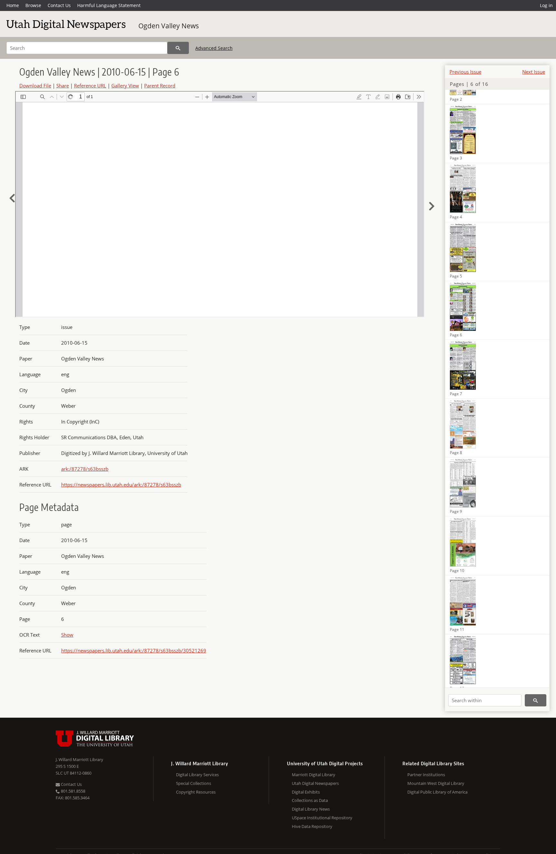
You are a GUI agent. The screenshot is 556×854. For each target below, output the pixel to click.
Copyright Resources (196, 792)
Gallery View (125, 85)
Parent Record (159, 85)
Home (12, 5)
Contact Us (59, 5)
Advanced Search (214, 48)
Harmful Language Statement (109, 5)
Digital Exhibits (306, 792)
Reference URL (90, 85)
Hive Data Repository (312, 826)
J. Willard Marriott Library (79, 759)
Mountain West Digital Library (435, 783)
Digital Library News (311, 809)
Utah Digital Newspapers (315, 783)
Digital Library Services (197, 774)
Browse (33, 5)
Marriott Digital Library (313, 774)
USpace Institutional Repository (322, 818)
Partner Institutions (426, 774)
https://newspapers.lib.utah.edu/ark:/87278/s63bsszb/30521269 (133, 650)
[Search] (178, 48)
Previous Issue (465, 71)
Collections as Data (310, 800)
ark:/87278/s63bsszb (84, 469)
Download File (35, 85)
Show (67, 634)
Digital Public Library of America (437, 792)
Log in (546, 5)
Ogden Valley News (168, 25)
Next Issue (533, 71)
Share (62, 85)
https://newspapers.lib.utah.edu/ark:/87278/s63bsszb (121, 484)
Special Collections (193, 783)
